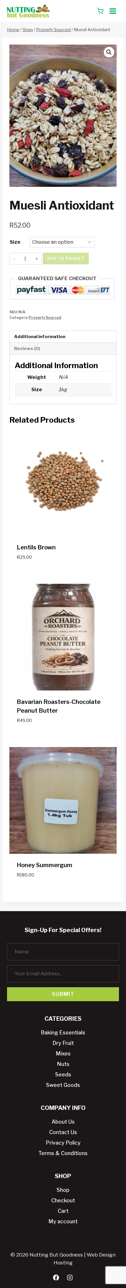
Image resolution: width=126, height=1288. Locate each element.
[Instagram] (70, 1278)
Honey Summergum (44, 865)
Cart (63, 1211)
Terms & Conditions (63, 1153)
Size (15, 242)
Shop (63, 1190)
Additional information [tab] (39, 336)
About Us (63, 1122)
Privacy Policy (63, 1143)
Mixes (63, 1053)
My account (63, 1221)
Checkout (63, 1200)
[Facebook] (56, 1278)
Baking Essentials (63, 1032)
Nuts (63, 1064)
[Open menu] (112, 11)
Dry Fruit (63, 1043)
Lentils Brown (36, 547)
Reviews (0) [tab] (27, 348)
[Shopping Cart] (100, 11)
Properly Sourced (45, 318)
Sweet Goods (63, 1085)
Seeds (63, 1074)
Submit (63, 994)
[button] (109, 52)
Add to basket (66, 258)
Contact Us (63, 1132)
